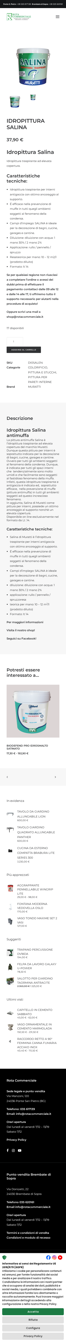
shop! (31, 630)
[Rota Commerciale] (19, 16)
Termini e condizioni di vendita (28, 1233)
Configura (33, 1328)
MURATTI (34, 386)
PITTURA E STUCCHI (42, 372)
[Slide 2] (33, 97)
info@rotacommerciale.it (33, 1114)
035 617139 (27, 1109)
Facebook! (28, 638)
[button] (57, 16)
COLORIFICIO (37, 367)
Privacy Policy (33, 1336)
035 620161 (26, 1202)
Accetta (33, 1312)
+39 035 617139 (24, 4)
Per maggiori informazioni (25, 622)
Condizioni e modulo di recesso (28, 1237)
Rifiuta (33, 1320)
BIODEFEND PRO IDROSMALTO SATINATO (27, 747)
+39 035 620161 (56, 4)
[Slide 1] (15, 101)
